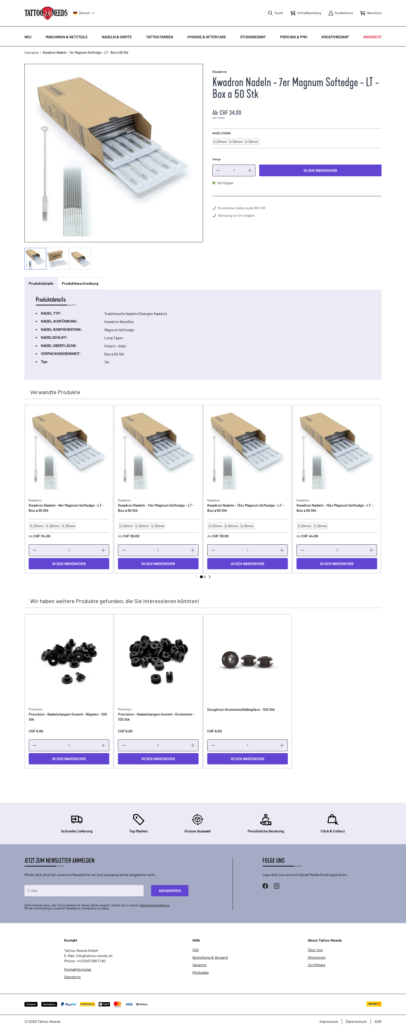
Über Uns (315, 950)
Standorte (72, 977)
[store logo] (46, 13)
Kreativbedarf (335, 37)
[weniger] (218, 170)
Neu (27, 37)
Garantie (199, 965)
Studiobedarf (253, 37)
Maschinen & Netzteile (67, 37)
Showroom (317, 957)
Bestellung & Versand (210, 957)
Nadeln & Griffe (117, 37)
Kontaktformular (77, 969)
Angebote (372, 37)
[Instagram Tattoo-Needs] (276, 886)
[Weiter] (209, 576)
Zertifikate (316, 965)
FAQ (195, 950)
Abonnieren (170, 890)
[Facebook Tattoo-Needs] (265, 886)
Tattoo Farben (159, 37)
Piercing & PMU (293, 37)
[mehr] (249, 170)
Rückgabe (200, 972)
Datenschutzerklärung (154, 905)
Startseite (31, 52)
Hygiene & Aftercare (206, 37)
